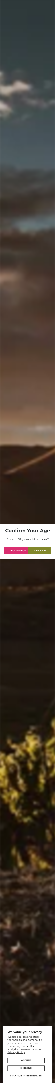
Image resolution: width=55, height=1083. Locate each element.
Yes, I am (40, 550)
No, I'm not (18, 550)
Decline (26, 1068)
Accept (26, 1060)
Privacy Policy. (16, 1052)
